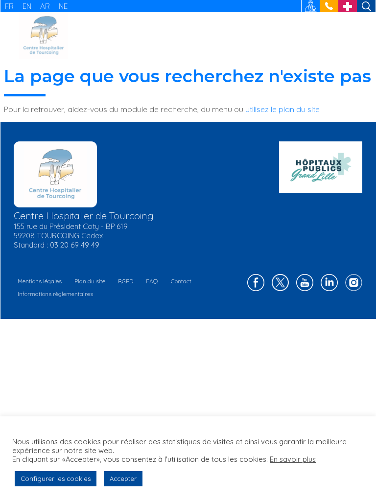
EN (27, 6)
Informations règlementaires (55, 293)
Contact (181, 281)
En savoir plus (293, 459)
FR (9, 6)
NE (63, 6)
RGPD (125, 281)
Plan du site (89, 281)
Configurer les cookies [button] (56, 478)
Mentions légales (40, 281)
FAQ (152, 281)
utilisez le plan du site (282, 109)
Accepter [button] (123, 478)
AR (45, 6)
